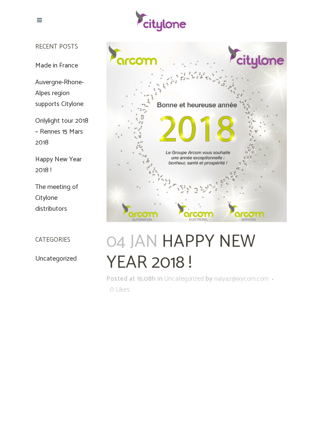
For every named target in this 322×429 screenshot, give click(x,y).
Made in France (56, 65)
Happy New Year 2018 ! (58, 165)
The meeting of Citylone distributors (56, 197)
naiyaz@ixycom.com (241, 278)
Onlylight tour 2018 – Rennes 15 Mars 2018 (61, 131)
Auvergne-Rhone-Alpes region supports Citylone (59, 93)
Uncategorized (56, 258)
